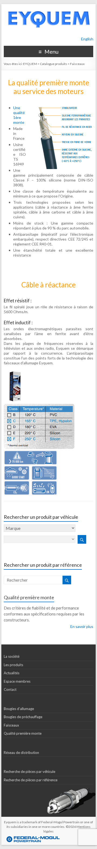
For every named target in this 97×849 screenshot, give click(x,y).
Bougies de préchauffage (23, 717)
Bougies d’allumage (19, 709)
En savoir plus (81, 626)
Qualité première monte (29, 597)
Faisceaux (11, 725)
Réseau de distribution (21, 752)
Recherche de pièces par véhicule (29, 771)
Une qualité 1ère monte (19, 115)
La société (11, 656)
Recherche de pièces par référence (30, 780)
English (87, 39)
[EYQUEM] (48, 6)
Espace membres (17, 681)
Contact (10, 689)
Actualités (11, 673)
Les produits (13, 665)
